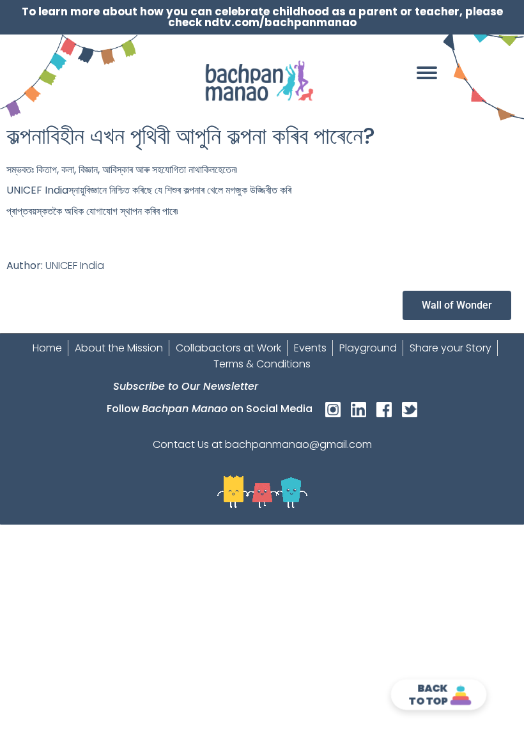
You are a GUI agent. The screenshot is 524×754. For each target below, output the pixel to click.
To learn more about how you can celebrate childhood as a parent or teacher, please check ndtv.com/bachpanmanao (262, 17)
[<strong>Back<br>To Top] (461, 694)
